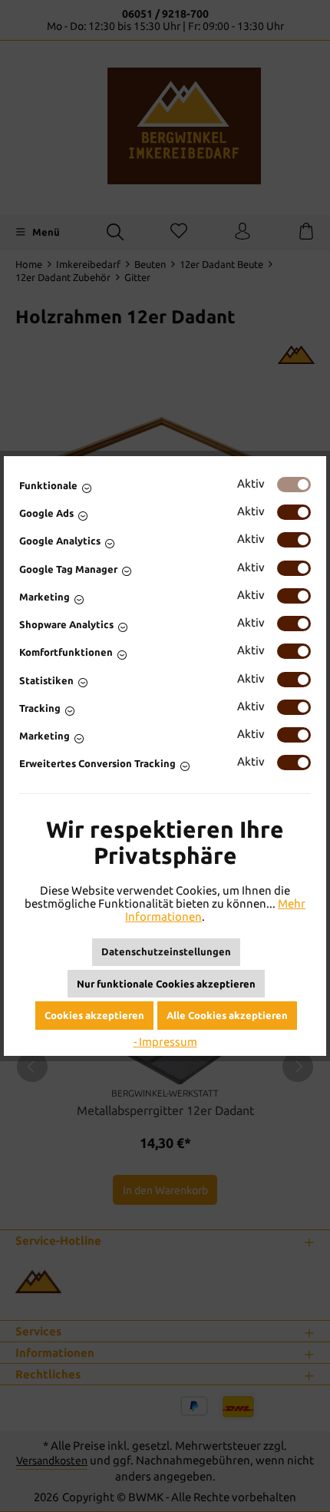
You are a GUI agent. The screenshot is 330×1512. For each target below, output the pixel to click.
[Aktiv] (294, 484)
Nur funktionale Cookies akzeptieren (166, 983)
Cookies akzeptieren (94, 1015)
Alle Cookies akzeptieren (227, 1015)
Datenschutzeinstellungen (166, 951)
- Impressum (165, 1041)
